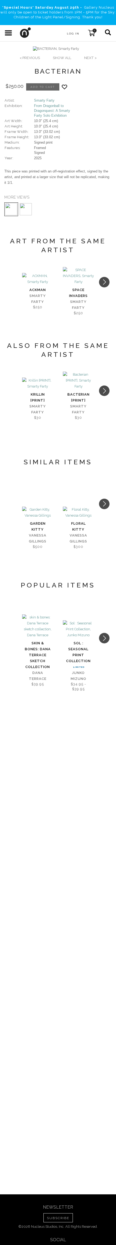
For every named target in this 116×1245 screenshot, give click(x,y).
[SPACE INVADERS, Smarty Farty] (78, 276)
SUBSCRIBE (58, 1218)
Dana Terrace (37, 676)
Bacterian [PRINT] (78, 397)
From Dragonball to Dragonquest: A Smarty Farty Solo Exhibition (52, 110)
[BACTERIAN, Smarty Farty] (56, 48)
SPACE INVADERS (78, 293)
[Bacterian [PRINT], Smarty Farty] (78, 380)
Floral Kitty (78, 526)
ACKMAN (37, 290)
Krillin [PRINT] (37, 397)
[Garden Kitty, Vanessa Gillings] (37, 512)
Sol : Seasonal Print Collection (78, 652)
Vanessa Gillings (37, 538)
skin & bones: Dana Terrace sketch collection (38, 655)
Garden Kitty (38, 526)
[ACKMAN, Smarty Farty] (37, 279)
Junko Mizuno (78, 676)
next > (90, 58)
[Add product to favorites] (64, 86)
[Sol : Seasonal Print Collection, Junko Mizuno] (78, 629)
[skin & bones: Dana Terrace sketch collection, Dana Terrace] (37, 626)
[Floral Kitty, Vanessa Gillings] (78, 512)
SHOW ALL (62, 58)
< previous (30, 58)
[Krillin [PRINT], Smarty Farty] (37, 383)
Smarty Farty (44, 100)
